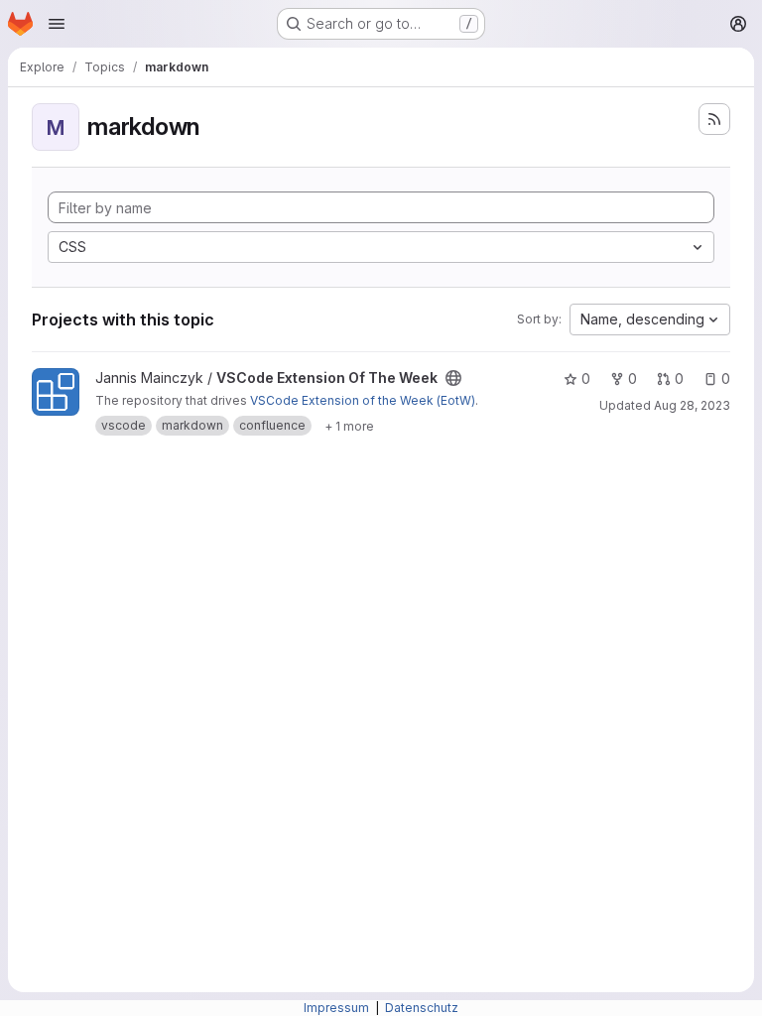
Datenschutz (421, 1007)
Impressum (338, 1007)
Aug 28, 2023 (692, 405)
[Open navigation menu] (56, 24)
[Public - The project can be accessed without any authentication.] (453, 378)
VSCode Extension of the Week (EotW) (362, 400)
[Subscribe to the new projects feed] (714, 119)
